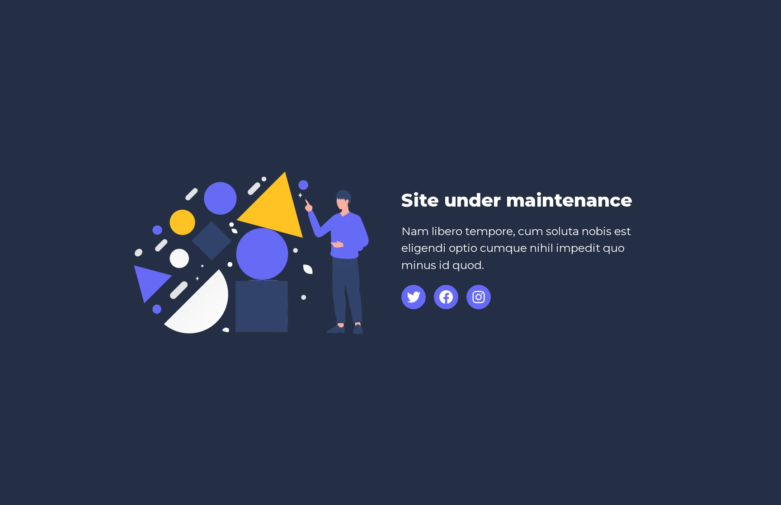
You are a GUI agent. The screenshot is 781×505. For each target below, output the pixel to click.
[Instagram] (478, 297)
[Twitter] (413, 297)
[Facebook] (446, 297)
